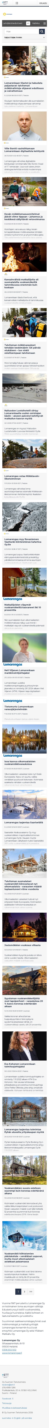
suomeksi (6, 1418)
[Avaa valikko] (17, 3)
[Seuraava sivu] (24, 1292)
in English (16, 1418)
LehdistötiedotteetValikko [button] (21, 23)
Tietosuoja (6, 1403)
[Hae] (42, 31)
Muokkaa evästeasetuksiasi (14, 1408)
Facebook (6, 1398)
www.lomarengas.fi (12, 1353)
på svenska (27, 1418)
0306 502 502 (9, 1350)
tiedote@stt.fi (8, 1385)
